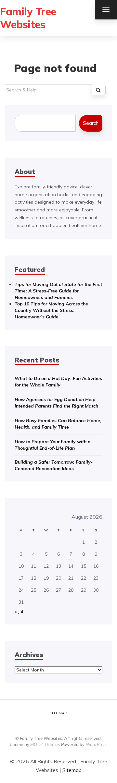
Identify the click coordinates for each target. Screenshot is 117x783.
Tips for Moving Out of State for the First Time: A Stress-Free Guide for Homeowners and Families (58, 290)
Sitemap (59, 713)
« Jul (19, 611)
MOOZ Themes (45, 744)
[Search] (99, 90)
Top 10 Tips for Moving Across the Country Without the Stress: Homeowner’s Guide (51, 310)
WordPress (97, 744)
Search (90, 123)
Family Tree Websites (28, 18)
